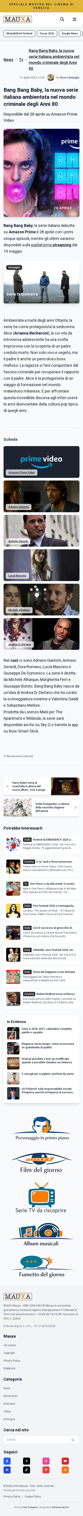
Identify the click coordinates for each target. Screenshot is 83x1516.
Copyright (9, 1353)
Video (7, 1411)
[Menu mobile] (74, 19)
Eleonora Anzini (60, 1507)
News (8, 59)
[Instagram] (46, 1461)
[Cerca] (62, 19)
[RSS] (65, 1469)
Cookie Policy (33, 1496)
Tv (21, 59)
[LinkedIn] (7, 1469)
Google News (70, 33)
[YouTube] (65, 1461)
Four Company (30, 1507)
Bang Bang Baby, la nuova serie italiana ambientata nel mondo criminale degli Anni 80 (54, 59)
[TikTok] (26, 1469)
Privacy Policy (12, 1360)
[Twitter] (26, 1461)
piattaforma (41, 245)
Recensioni (10, 1396)
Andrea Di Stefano (19, 644)
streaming (61, 245)
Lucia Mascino (17, 575)
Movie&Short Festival (19, 33)
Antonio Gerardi (18, 541)
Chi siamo (10, 1345)
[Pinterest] (46, 1469)
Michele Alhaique (19, 610)
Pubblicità (9, 1368)
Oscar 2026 (47, 33)
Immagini (9, 1419)
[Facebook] (7, 1461)
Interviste (9, 1403)
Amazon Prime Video (21, 472)
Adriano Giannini (18, 506)
